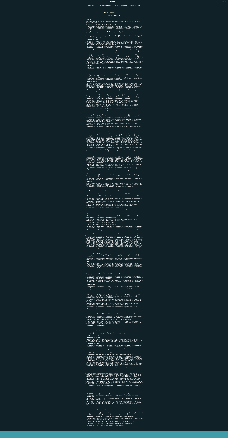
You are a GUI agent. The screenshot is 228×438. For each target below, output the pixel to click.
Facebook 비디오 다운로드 (135, 5)
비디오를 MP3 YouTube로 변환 (121, 5)
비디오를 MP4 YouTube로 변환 (106, 5)
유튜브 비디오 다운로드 (91, 5)
